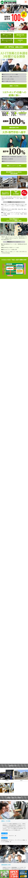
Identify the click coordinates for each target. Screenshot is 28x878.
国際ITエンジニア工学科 (7, 34)
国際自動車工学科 (20, 34)
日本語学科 (20, 40)
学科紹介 (4, 31)
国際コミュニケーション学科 (14, 165)
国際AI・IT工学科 (14, 86)
